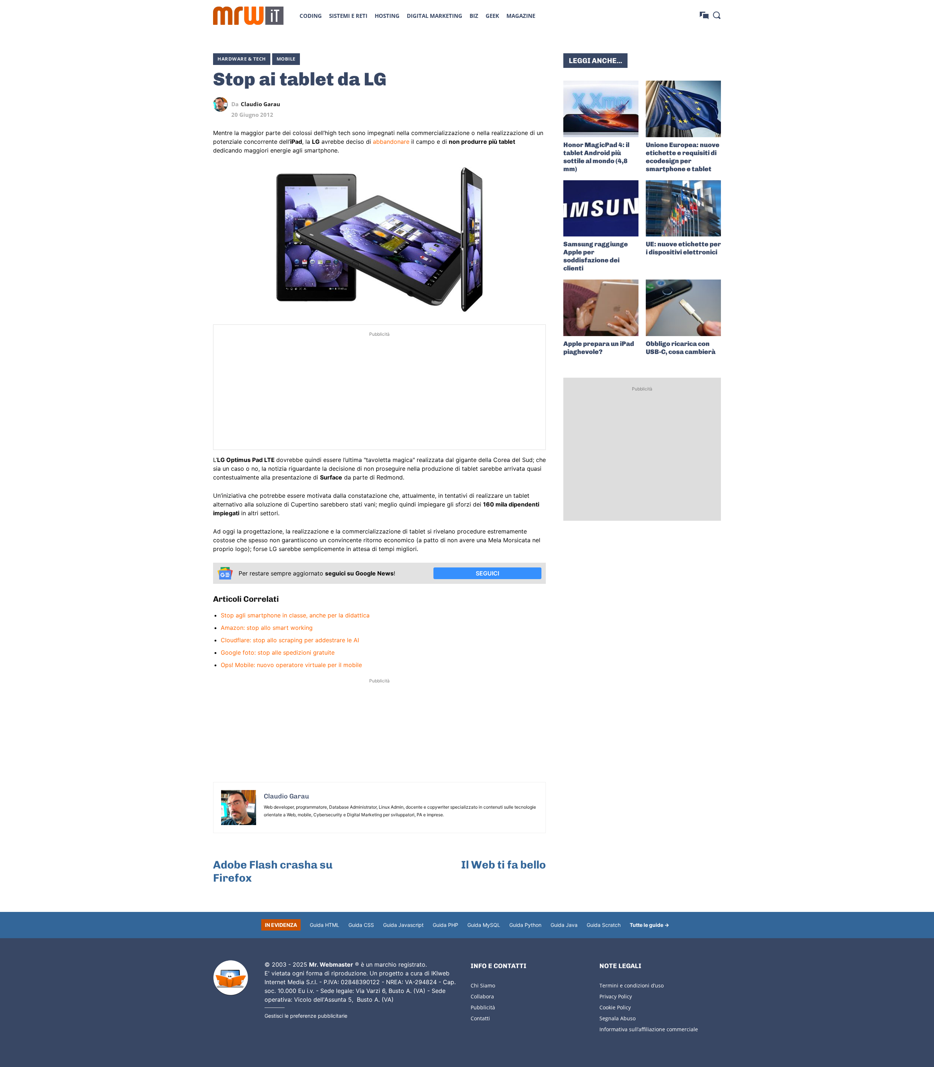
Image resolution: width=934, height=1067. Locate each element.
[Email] (538, 104)
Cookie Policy (615, 1007)
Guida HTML (324, 925)
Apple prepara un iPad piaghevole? (598, 348)
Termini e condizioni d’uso (631, 985)
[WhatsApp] (505, 104)
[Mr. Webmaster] (230, 978)
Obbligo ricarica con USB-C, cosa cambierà (680, 348)
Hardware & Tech (241, 58)
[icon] (704, 15)
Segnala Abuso (617, 1018)
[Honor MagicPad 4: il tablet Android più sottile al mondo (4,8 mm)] (600, 109)
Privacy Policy (615, 996)
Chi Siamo (483, 985)
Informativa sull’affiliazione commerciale (648, 1029)
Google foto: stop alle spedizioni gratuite (278, 652)
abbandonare (391, 141)
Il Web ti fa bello (503, 864)
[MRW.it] (248, 16)
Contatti (480, 1018)
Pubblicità (483, 1007)
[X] (471, 104)
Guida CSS (361, 925)
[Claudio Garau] (222, 104)
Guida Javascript (403, 925)
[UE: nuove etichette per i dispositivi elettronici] (683, 208)
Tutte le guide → (649, 925)
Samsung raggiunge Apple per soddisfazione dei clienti (595, 256)
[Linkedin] (488, 104)
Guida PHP (445, 925)
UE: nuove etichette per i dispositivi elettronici (683, 248)
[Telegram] (521, 104)
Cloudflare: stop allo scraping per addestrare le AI (290, 640)
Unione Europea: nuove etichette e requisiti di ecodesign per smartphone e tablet (682, 157)
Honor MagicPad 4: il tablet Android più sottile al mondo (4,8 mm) (596, 157)
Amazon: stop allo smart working (267, 627)
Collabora (482, 996)
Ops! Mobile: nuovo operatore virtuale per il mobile (291, 665)
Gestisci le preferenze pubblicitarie (306, 1016)
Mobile (286, 58)
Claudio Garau (260, 104)
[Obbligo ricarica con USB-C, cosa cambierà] (683, 308)
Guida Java (564, 925)
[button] (716, 15)
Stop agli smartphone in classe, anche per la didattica (295, 615)
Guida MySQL (483, 925)
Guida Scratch (604, 925)
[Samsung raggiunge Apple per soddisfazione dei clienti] (600, 208)
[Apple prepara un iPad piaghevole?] (600, 308)
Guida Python (525, 925)
